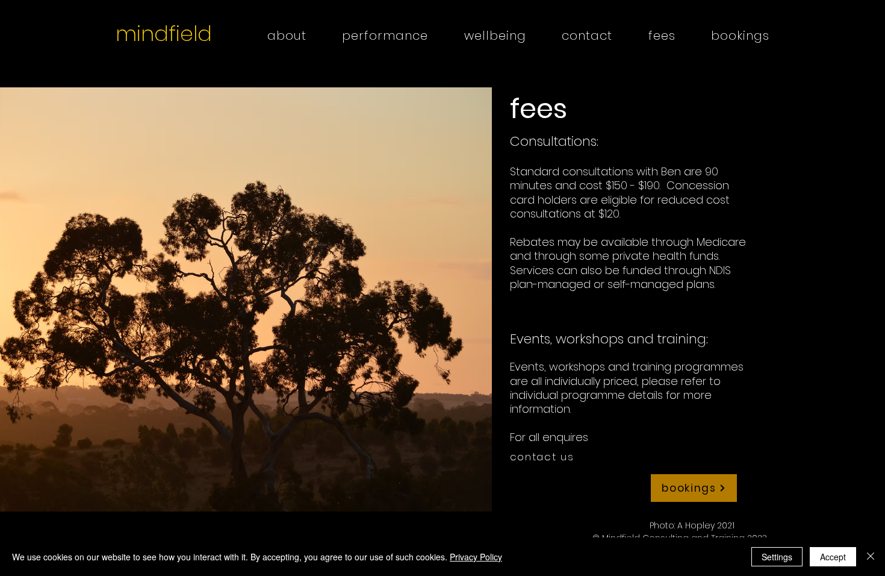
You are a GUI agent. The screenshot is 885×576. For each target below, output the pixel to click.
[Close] (870, 556)
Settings (777, 557)
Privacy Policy (476, 557)
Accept (833, 557)
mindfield (164, 33)
